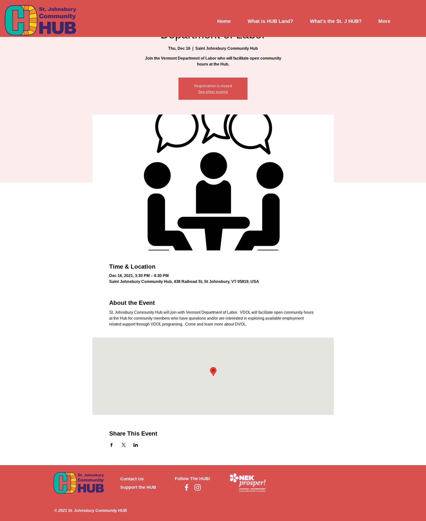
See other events (213, 91)
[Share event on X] (123, 445)
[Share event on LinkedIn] (135, 445)
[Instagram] (197, 487)
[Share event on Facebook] (111, 445)
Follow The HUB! (192, 478)
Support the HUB (138, 487)
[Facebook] (186, 487)
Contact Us (132, 478)
